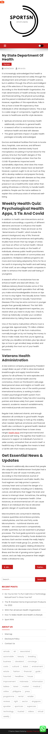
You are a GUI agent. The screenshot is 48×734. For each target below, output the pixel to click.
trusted (21, 711)
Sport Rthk (9, 619)
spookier (7, 706)
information (37, 681)
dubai (25, 666)
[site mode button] (41, 45)
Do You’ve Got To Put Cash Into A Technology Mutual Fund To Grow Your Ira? (25, 596)
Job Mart (9, 567)
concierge (32, 661)
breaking (32, 656)
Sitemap (8, 634)
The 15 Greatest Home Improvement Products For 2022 (25, 604)
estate (6, 671)
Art (15, 651)
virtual (40, 711)
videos (31, 711)
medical (36, 686)
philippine (17, 691)
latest (15, 686)
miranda (21, 68)
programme (8, 696)
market (25, 686)
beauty (21, 656)
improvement (9, 681)
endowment (37, 666)
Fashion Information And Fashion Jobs (41, 567)
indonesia (24, 681)
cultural (15, 666)
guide (37, 671)
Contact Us (10, 643)
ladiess (6, 686)
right (16, 701)
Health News (14, 432)
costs (5, 666)
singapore (36, 701)
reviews (6, 701)
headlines (19, 676)
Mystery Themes (33, 731)
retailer (30, 696)
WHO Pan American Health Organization (23, 610)
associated (25, 651)
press (27, 691)
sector (25, 701)
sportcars (19, 706)
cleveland (19, 661)
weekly (6, 716)
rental (20, 696)
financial (27, 671)
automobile (8, 656)
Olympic (6, 64)
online (6, 691)
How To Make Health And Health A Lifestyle (23, 615)
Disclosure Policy (12, 639)
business (7, 661)
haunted (7, 676)
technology (8, 711)
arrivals (6, 651)
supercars (31, 706)
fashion (16, 671)
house (30, 676)
